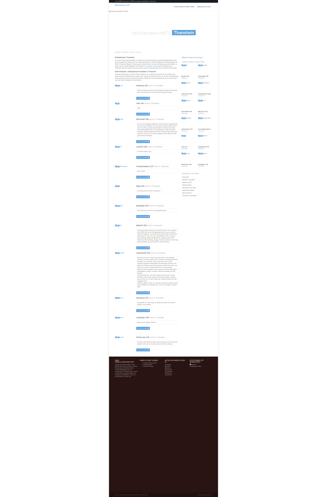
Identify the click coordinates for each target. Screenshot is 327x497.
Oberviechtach (187, 193)
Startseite (117, 52)
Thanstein (159, 86)
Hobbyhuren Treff (127, 1)
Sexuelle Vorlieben (148, 366)
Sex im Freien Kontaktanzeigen (149, 68)
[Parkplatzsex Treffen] (122, 6)
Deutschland (125, 52)
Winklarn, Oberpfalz (188, 180)
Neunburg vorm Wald (189, 187)
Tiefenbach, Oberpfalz (189, 195)
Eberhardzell (168, 369)
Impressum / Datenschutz (204, 495)
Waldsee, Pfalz (187, 182)
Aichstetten (168, 364)
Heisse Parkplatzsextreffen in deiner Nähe (135, 495)
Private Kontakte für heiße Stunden (184, 7)
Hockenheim (168, 374)
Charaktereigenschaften (150, 363)
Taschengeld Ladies (139, 1)
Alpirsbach (168, 366)
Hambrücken (168, 373)
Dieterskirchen (187, 185)
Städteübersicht (147, 364)
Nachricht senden (142, 98)
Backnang (167, 368)
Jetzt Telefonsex (151, 1)
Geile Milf (117, 1)
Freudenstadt (168, 371)
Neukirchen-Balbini (188, 190)
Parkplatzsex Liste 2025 (204, 7)
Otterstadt (185, 177)
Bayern (132, 52)
